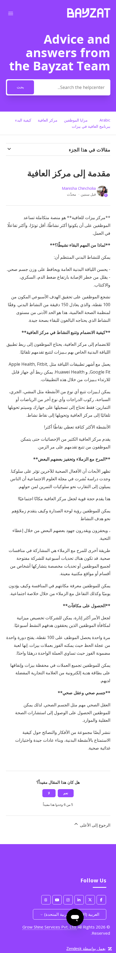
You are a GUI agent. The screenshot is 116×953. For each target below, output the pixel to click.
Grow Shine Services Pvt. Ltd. (49, 927)
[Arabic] (88, 16)
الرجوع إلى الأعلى (94, 825)
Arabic (105, 120)
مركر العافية (47, 120)
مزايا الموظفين (76, 120)
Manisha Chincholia (79, 188)
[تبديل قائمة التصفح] (10, 13)
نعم (65, 793)
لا (49, 793)
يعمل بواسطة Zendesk (85, 948)
